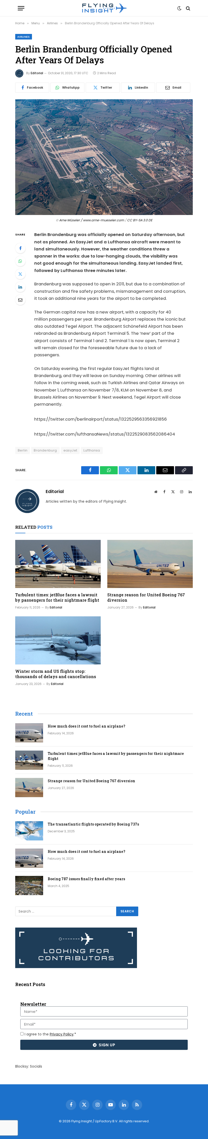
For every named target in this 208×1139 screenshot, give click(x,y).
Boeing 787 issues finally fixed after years (86, 878)
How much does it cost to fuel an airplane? (86, 726)
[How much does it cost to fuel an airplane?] (29, 732)
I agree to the (50, 1034)
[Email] (20, 300)
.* (63, 1034)
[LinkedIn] (20, 287)
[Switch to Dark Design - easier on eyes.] (179, 8)
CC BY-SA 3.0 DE (139, 220)
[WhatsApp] (20, 261)
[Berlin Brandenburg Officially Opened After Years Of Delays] (104, 157)
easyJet (70, 450)
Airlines (23, 37)
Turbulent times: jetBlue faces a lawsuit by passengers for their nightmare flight (57, 597)
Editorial (37, 73)
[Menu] (21, 8)
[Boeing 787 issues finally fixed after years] (29, 885)
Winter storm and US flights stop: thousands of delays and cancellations (55, 674)
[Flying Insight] (104, 8)
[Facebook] (20, 248)
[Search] (187, 8)
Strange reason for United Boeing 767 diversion (146, 597)
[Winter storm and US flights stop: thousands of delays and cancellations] (58, 640)
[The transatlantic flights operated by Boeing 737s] (29, 830)
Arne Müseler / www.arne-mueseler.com (91, 220)
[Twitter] (20, 274)
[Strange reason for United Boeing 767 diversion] (150, 564)
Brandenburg (45, 450)
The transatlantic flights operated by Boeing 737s (93, 824)
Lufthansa (91, 450)
